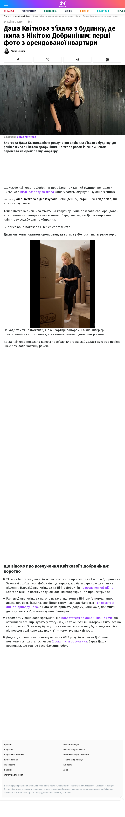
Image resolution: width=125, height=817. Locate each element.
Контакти (67, 765)
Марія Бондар (18, 51)
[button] (18, 60)
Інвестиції (103, 11)
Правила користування (74, 749)
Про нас (8, 744)
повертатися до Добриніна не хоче (87, 618)
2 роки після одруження (69, 641)
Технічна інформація (73, 759)
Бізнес (68, 11)
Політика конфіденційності (76, 754)
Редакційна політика (14, 754)
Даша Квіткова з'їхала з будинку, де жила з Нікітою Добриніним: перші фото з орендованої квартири (77, 16)
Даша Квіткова (26, 136)
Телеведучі (9, 765)
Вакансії (8, 770)
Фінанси (84, 11)
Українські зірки (22, 16)
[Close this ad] (122, 798)
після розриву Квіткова (37, 192)
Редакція (8, 749)
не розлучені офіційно (97, 587)
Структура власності (13, 775)
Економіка (50, 11)
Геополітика (29, 11)
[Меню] (6, 4)
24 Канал (9, 11)
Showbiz (8, 16)
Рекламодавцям (71, 744)
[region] (62, 809)
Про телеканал (11, 759)
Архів (65, 770)
